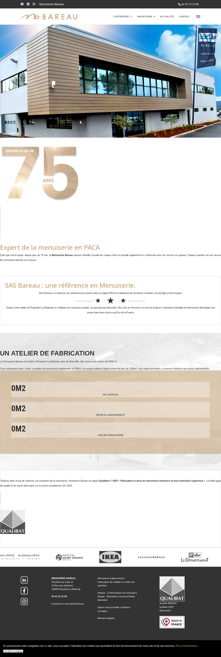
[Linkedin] (28, 4)
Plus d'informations (187, 646)
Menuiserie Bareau (51, 4)
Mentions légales (106, 618)
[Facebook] (22, 4)
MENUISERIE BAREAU (63, 578)
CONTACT (184, 16)
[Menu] (198, 16)
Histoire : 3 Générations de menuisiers (117, 593)
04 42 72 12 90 (190, 4)
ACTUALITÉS (167, 16)
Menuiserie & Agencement (111, 578)
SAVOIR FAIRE (144, 16)
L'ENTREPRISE (121, 16)
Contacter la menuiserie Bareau (67, 603)
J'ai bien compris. (13, 651)
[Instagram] (34, 4)
